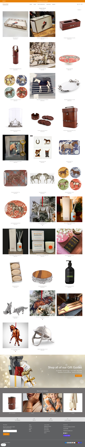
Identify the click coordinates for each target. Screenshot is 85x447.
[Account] (77, 4)
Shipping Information (47, 426)
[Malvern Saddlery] (5, 4)
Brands (53, 4)
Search (45, 432)
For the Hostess (66, 370)
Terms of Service (47, 431)
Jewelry (73, 372)
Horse (35, 4)
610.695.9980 (65, 428)
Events (30, 431)
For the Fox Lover (67, 372)
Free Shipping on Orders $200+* (42, 1)
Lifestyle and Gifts (41, 4)
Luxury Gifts (73, 370)
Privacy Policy (46, 429)
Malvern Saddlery (7, 442)
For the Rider (59, 370)
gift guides (78, 375)
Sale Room (49, 4)
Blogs (30, 429)
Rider (31, 4)
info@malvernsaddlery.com (67, 430)
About (30, 424)
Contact (30, 426)
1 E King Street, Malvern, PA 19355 (69, 426)
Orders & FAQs (46, 424)
